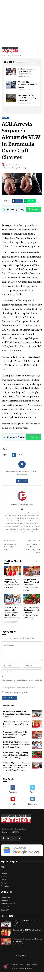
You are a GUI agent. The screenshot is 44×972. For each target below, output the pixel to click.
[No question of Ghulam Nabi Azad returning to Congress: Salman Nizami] (31, 571)
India (3, 870)
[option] (22, 86)
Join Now (35, 209)
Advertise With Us (8, 904)
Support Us (5, 907)
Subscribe (23, 481)
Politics (3, 876)
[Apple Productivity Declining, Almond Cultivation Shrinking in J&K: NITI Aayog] (31, 599)
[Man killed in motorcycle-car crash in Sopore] (11, 85)
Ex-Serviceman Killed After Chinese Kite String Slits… (26, 922)
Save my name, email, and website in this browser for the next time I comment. (22, 681)
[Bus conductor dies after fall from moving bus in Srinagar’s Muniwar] (11, 98)
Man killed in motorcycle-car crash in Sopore (28, 84)
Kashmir (5, 117)
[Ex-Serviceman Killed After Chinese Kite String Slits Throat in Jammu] (37, 714)
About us (4, 900)
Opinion (4, 873)
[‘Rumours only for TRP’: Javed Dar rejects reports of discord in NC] (12, 571)
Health (3, 880)
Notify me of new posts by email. (16, 692)
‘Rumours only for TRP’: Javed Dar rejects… (27, 930)
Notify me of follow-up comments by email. (19, 688)
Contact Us (5, 910)
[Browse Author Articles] (22, 496)
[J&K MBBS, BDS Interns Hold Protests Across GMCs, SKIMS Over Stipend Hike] (12, 599)
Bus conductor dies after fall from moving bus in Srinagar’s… (27, 98)
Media (3, 883)
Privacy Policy (20, 956)
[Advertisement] (22, 23)
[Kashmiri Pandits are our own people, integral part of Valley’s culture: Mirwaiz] (11, 71)
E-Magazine (5, 897)
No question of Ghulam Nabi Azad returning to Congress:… (27, 940)
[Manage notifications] (5, 967)
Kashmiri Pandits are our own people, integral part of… (26, 71)
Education (5, 886)
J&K (6, 566)
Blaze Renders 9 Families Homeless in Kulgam (11, 547)
